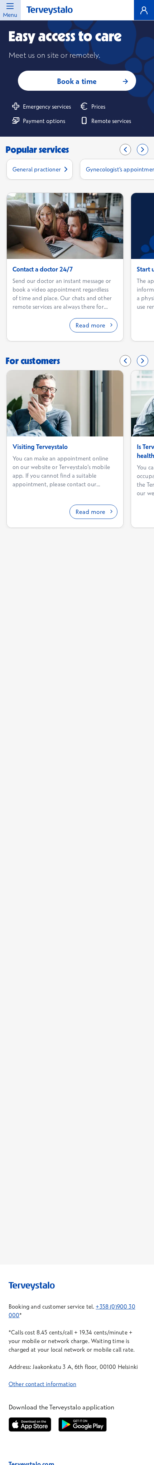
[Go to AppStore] (30, 1424)
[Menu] (144, 10)
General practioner (37, 169)
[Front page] (50, 10)
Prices (98, 106)
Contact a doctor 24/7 (43, 269)
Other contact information (42, 1384)
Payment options (44, 120)
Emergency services (47, 106)
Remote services (111, 120)
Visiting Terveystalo (40, 447)
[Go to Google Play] (82, 1424)
